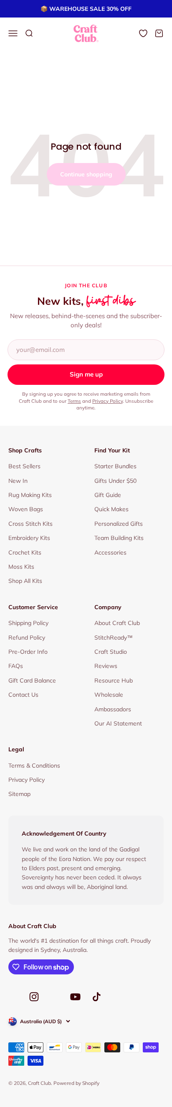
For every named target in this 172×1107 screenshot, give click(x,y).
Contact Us (23, 694)
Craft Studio (110, 651)
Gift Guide (107, 495)
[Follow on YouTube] (75, 996)
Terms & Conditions (34, 765)
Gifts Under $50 (115, 480)
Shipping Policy (28, 623)
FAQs (15, 666)
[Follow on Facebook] (13, 999)
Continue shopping (86, 174)
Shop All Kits (25, 581)
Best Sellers (24, 466)
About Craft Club (117, 623)
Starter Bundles (115, 466)
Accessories (110, 552)
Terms (74, 401)
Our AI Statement (118, 723)
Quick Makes (111, 509)
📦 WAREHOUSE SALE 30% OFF (86, 9)
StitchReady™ (113, 637)
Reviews (105, 666)
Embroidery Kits (29, 538)
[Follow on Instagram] (34, 996)
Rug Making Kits (30, 495)
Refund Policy (26, 637)
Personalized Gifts (118, 523)
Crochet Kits (24, 552)
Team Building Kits (119, 538)
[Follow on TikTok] (96, 996)
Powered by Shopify (76, 1083)
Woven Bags (25, 509)
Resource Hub (113, 680)
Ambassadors (112, 709)
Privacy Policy (107, 401)
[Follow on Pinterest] (55, 999)
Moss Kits (21, 566)
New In (18, 480)
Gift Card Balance (32, 680)
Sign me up (86, 374)
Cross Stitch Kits (30, 523)
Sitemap (19, 794)
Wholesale (108, 694)
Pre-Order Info (28, 651)
